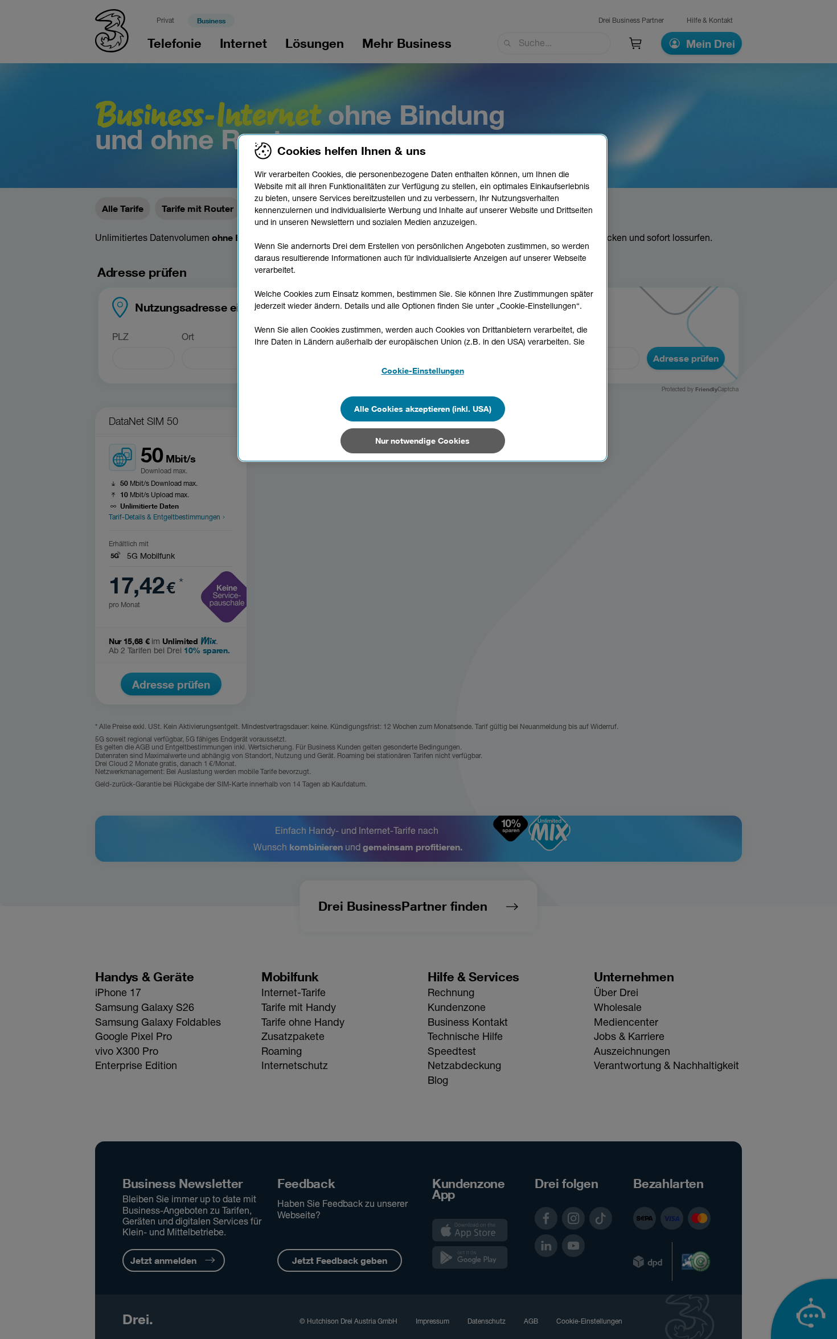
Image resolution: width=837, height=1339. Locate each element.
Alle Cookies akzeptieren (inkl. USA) (422, 408)
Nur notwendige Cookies (422, 440)
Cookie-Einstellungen (422, 370)
